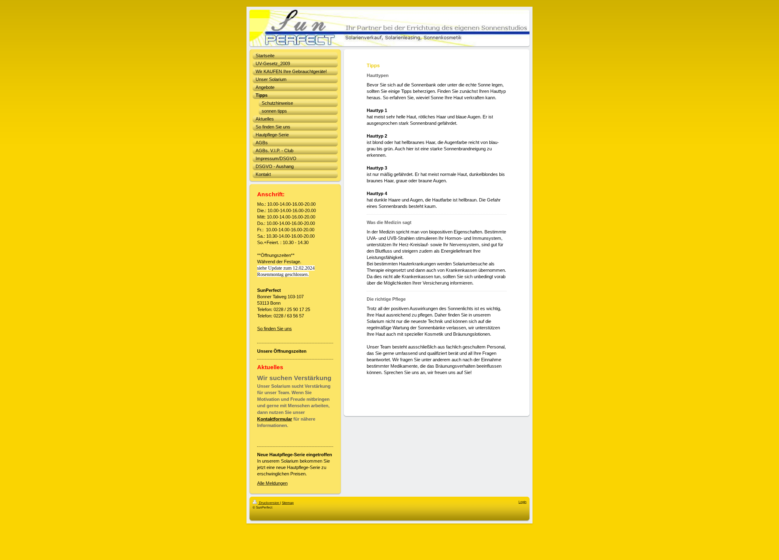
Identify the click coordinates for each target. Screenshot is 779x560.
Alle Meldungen (272, 483)
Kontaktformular (274, 419)
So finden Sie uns (274, 328)
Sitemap (288, 503)
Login (522, 502)
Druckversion (269, 503)
